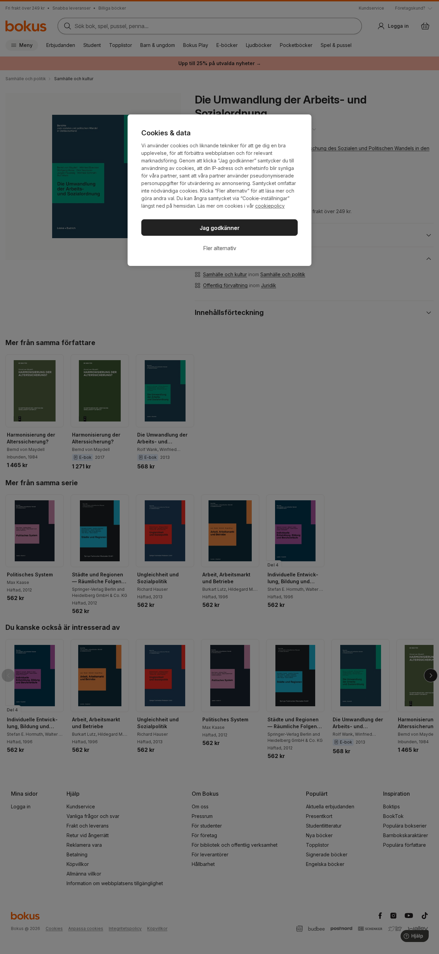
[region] (219, 190)
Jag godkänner (220, 227)
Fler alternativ (219, 248)
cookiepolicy (270, 206)
